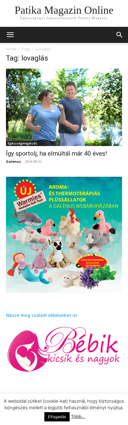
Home (11, 49)
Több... (78, 416)
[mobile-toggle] (10, 35)
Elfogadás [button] (57, 416)
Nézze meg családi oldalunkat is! (41, 315)
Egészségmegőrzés (22, 143)
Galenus (13, 161)
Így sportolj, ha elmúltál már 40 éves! (56, 153)
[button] (119, 35)
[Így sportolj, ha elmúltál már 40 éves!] (64, 107)
